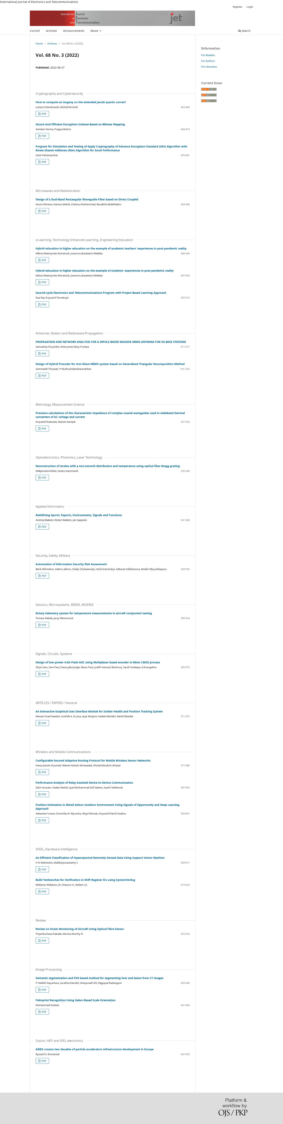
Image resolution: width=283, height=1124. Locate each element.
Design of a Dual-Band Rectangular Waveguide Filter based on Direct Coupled (87, 199)
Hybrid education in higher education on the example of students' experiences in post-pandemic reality (105, 270)
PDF (43, 113)
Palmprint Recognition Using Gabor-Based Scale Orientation (76, 1000)
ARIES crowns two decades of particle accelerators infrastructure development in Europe (95, 1049)
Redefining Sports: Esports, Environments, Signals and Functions (79, 515)
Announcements (73, 31)
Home (39, 43)
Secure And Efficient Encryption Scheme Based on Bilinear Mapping (80, 124)
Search (245, 31)
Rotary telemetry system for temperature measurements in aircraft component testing (94, 613)
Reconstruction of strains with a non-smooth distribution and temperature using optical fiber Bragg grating (108, 466)
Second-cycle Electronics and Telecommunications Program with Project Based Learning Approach (101, 293)
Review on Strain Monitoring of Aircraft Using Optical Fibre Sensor (80, 929)
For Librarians (209, 66)
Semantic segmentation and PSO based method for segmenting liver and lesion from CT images (99, 978)
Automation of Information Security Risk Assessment (71, 564)
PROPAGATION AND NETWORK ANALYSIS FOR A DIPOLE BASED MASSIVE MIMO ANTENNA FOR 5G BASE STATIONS (111, 342)
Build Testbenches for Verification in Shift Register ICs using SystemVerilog (85, 880)
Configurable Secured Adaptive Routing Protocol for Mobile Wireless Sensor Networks (93, 760)
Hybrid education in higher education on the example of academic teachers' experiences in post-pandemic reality (111, 248)
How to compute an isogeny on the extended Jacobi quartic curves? (81, 102)
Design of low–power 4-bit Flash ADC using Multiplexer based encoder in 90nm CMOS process (98, 662)
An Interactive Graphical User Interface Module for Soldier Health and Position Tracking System (99, 711)
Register (237, 6)
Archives (51, 31)
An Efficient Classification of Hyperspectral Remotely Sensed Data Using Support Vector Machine (100, 858)
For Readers (208, 55)
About (94, 31)
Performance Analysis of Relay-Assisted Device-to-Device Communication (84, 782)
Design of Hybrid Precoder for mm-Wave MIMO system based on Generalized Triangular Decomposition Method (110, 364)
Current (35, 31)
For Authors (208, 61)
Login (250, 6)
